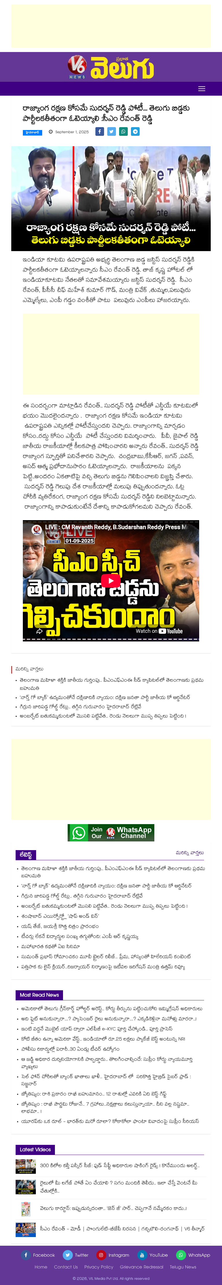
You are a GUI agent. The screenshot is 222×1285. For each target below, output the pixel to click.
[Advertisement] (111, 26)
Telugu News (183, 1268)
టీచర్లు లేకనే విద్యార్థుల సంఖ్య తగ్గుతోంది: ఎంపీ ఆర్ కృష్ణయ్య (79, 937)
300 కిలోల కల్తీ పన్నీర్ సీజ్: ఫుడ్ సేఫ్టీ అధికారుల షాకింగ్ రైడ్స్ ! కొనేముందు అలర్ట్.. (120, 1166)
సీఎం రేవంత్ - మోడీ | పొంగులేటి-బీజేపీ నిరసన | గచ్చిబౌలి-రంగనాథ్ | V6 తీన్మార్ (122, 1229)
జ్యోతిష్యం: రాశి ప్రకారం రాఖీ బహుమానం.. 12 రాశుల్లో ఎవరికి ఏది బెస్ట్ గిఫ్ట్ (93, 1095)
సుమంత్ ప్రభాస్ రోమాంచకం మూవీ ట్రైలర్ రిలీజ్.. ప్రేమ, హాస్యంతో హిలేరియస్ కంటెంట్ (106, 957)
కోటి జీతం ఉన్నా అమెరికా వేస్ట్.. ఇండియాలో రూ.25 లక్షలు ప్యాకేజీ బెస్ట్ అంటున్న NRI (103, 1040)
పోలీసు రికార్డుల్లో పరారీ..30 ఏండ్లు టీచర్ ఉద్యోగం (70, 1050)
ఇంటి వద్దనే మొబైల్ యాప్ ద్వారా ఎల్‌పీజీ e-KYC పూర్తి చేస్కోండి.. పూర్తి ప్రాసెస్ (97, 1030)
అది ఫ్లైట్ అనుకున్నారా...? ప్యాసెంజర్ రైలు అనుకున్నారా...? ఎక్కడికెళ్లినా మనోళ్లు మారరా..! (109, 1019)
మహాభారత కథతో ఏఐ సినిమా (50, 947)
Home (41, 1268)
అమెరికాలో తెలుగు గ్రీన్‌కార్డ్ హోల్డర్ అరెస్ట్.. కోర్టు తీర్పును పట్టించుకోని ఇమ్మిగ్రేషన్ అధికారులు (112, 1009)
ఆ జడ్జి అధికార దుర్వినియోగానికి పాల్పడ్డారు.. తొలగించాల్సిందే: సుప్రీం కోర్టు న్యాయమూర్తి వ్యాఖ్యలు (107, 1063)
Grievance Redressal (141, 1268)
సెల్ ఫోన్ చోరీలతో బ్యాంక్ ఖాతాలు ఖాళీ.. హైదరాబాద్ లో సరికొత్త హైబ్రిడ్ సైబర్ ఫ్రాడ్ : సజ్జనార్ (106, 1081)
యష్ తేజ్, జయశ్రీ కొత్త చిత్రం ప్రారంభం (60, 927)
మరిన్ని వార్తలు (190, 853)
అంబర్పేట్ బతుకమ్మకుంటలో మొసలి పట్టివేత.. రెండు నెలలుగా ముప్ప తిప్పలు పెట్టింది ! (103, 717)
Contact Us (66, 1268)
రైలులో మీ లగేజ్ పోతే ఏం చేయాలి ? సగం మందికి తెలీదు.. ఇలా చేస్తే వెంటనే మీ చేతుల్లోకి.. (118, 1188)
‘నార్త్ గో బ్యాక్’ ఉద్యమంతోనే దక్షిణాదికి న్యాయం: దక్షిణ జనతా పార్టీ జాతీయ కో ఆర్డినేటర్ (105, 698)
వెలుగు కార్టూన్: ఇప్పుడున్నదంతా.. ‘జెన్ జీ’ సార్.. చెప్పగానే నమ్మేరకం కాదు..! (113, 1209)
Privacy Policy (98, 1268)
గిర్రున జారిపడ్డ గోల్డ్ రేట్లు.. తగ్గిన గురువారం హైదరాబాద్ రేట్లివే (80, 707)
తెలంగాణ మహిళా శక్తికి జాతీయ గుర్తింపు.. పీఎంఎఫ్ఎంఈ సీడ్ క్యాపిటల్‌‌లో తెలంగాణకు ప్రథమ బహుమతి (112, 685)
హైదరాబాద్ (32, 133)
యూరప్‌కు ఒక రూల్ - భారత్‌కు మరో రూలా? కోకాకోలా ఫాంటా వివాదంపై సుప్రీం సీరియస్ (110, 1122)
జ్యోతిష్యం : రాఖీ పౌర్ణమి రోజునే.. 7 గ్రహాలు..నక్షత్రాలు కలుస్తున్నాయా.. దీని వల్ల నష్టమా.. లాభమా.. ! (105, 1108)
